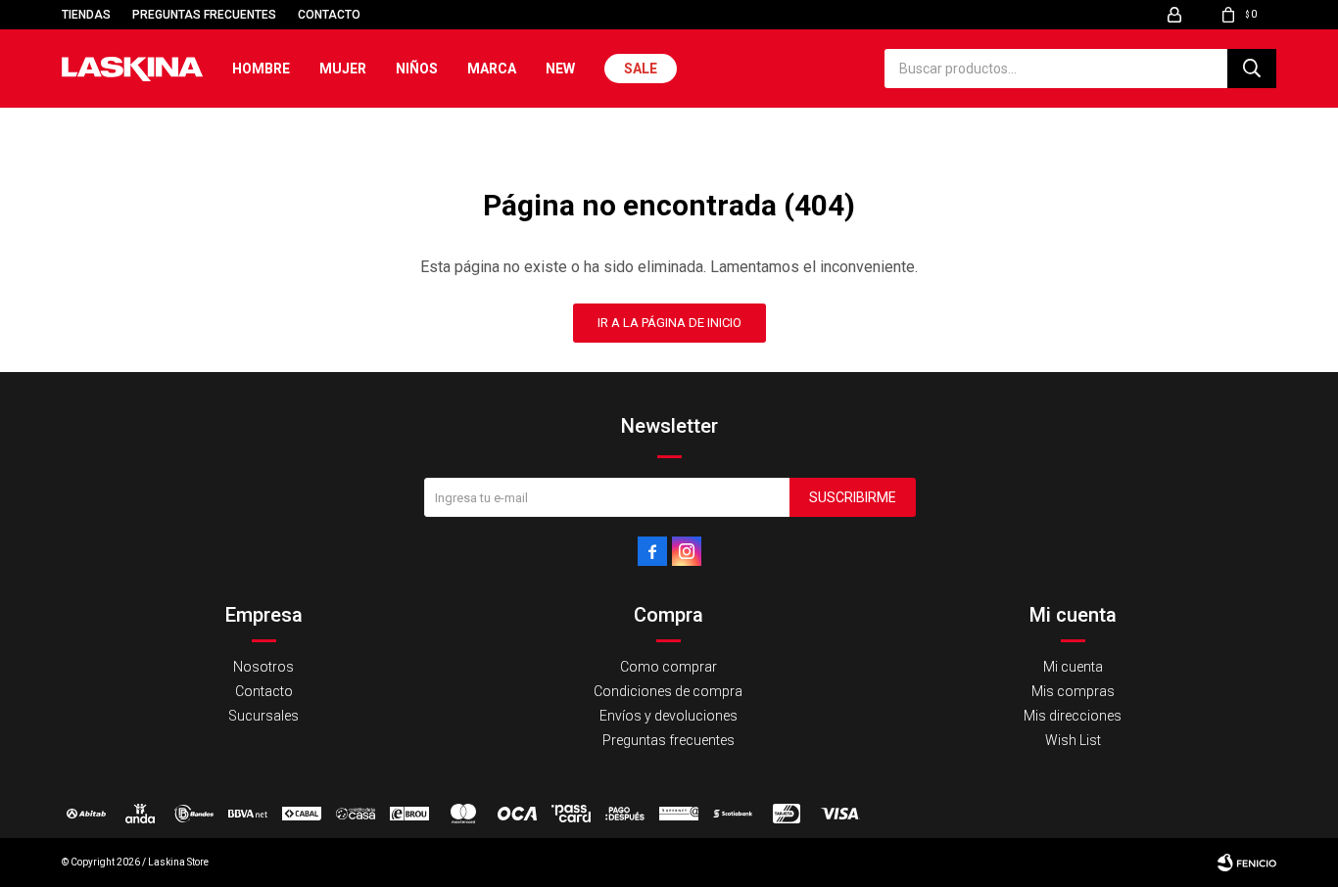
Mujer (342, 68)
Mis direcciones (1073, 716)
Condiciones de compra (668, 691)
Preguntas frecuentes (204, 15)
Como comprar (668, 667)
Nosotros (263, 667)
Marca (491, 68)
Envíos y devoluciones (668, 716)
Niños (417, 68)
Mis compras (1073, 691)
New (560, 68)
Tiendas (86, 15)
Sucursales (263, 716)
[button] (1251, 68)
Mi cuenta (1073, 667)
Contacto (329, 15)
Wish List (1073, 740)
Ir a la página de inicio (669, 322)
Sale (640, 68)
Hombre (261, 68)
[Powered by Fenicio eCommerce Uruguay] (1247, 862)
